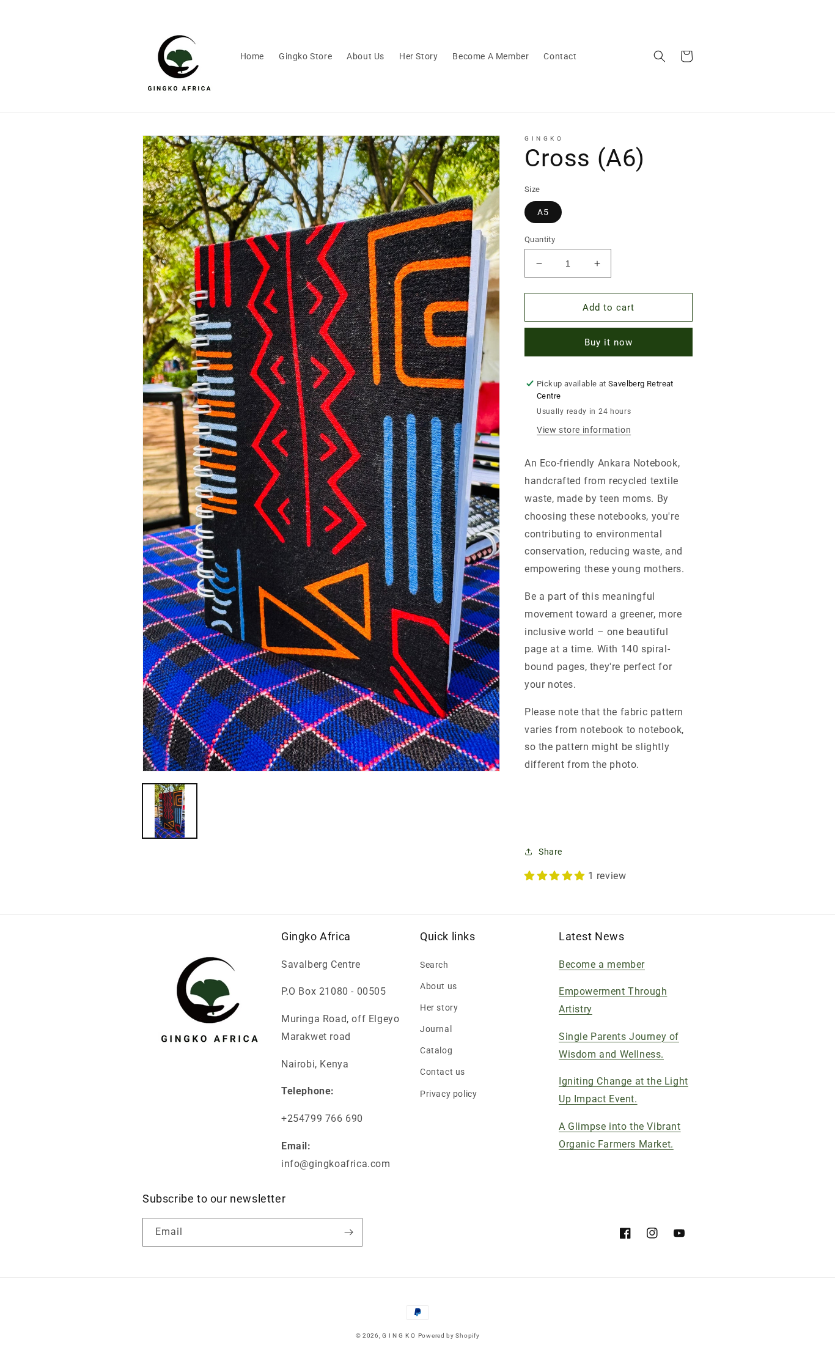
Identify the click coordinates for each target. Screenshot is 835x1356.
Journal (436, 1029)
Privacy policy (448, 1094)
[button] (659, 56)
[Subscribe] (348, 1232)
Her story (439, 1007)
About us (438, 986)
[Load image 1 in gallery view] (169, 811)
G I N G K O (399, 1335)
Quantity (539, 239)
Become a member (602, 964)
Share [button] (550, 852)
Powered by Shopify (449, 1335)
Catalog (436, 1050)
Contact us (442, 1072)
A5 (543, 212)
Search (434, 965)
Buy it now (608, 342)
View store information (584, 430)
